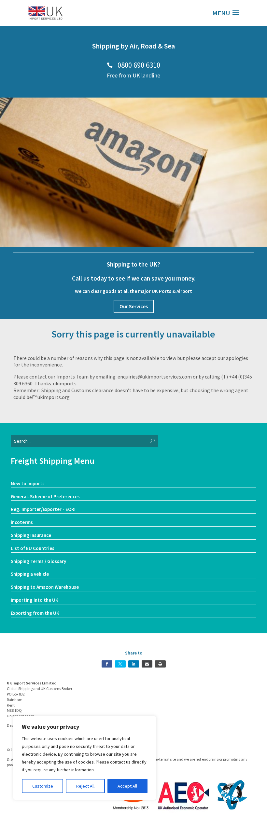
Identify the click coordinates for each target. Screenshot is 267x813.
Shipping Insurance (31, 535)
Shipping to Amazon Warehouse (45, 587)
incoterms (22, 522)
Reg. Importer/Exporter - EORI (43, 509)
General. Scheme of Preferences (45, 496)
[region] (84, 758)
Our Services (133, 306)
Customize (42, 786)
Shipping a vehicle (30, 574)
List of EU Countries (32, 548)
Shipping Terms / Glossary (38, 561)
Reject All (85, 786)
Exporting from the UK (35, 613)
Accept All (127, 786)
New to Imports (28, 483)
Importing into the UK (34, 600)
